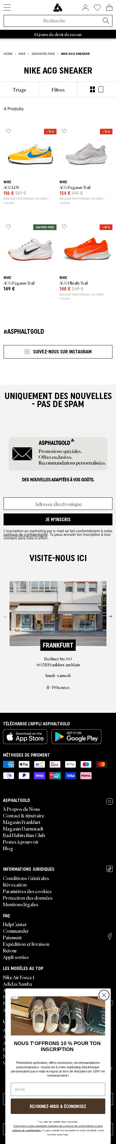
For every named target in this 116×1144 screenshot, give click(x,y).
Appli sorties (16, 957)
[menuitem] (19, 89)
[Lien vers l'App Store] (25, 736)
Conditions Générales (26, 878)
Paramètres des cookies (27, 891)
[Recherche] (106, 21)
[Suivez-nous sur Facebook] (110, 936)
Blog (8, 848)
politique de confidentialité (26, 534)
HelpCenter (15, 924)
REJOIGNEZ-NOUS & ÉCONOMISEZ (58, 1106)
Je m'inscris (58, 519)
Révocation (15, 884)
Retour (10, 950)
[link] (58, 7)
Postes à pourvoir (21, 841)
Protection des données (27, 897)
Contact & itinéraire (23, 815)
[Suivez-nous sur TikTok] (109, 869)
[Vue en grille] (92, 89)
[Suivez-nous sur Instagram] (109, 801)
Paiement (12, 937)
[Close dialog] (104, 995)
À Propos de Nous (21, 808)
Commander (16, 930)
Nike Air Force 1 (18, 977)
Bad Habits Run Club (24, 835)
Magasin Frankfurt (21, 822)
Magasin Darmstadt (23, 828)
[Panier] (109, 7)
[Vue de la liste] (101, 89)
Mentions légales (20, 904)
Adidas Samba (17, 983)
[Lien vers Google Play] (76, 736)
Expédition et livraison (26, 943)
